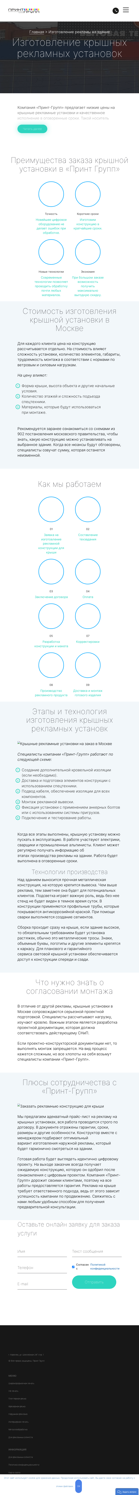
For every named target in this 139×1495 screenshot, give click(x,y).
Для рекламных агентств (20, 1437)
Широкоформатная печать (21, 1383)
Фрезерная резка (16, 1406)
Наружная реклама (17, 1414)
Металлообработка (17, 1429)
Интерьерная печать (18, 1422)
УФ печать (13, 1391)
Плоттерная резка (17, 1398)
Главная (36, 32)
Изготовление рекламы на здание (79, 32)
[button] (126, 1491)
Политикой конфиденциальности (105, 1266)
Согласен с (98, 1266)
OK (78, 1486)
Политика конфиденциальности (23, 1464)
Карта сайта (14, 1472)
